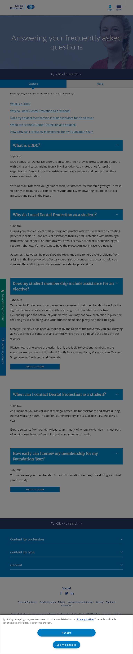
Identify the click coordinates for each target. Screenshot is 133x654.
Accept (66, 632)
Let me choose (66, 644)
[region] (66, 634)
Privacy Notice (85, 619)
